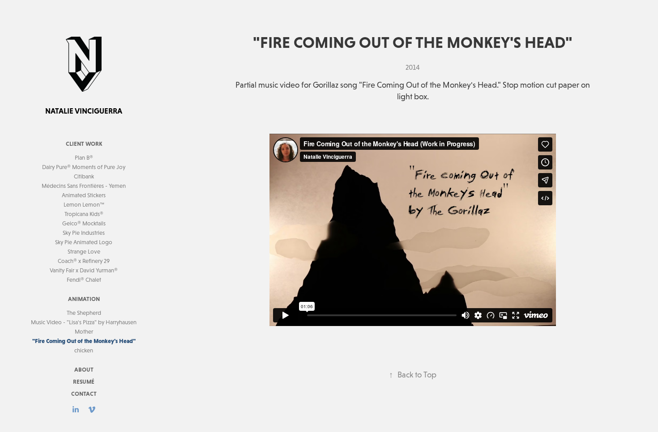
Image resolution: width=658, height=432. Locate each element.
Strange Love (84, 251)
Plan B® (84, 157)
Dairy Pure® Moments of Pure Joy (83, 167)
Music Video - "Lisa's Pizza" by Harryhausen (84, 322)
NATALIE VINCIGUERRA (83, 110)
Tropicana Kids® (83, 214)
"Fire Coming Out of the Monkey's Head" (84, 341)
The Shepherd (84, 312)
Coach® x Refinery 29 (84, 261)
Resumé (83, 381)
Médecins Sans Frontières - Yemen (84, 185)
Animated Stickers (84, 195)
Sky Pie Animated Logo (83, 242)
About (84, 369)
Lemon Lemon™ (84, 204)
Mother (84, 331)
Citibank (84, 176)
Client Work (84, 143)
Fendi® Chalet (84, 279)
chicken (83, 350)
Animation (84, 299)
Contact (84, 393)
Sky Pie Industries (84, 232)
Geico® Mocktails (84, 223)
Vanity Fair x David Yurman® (84, 270)
